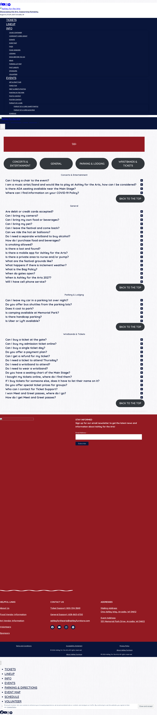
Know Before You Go (17, 57)
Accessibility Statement (74, 646)
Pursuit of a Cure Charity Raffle (26, 106)
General (56, 163)
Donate (12, 39)
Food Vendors (14, 50)
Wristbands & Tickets (128, 163)
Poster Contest (15, 99)
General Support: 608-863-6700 (66, 614)
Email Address (81, 433)
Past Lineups (14, 67)
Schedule (12, 113)
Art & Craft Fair (15, 82)
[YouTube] (3, 5)
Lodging (12, 53)
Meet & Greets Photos (17, 89)
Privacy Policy (124, 646)
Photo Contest (15, 96)
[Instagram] (6, 5)
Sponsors (13, 71)
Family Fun (13, 85)
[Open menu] (2, 126)
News (11, 60)
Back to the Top (130, 198)
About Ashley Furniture (124, 650)
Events (10, 683)
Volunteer (13, 74)
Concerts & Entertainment (20, 163)
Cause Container (15, 32)
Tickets (11, 20)
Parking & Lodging (92, 163)
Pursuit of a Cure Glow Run (24, 110)
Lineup (10, 24)
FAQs (11, 46)
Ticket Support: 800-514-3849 (65, 608)
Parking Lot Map (15, 64)
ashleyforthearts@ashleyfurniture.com (70, 620)
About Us (4, 608)
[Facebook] (1, 5)
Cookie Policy (11, 707)
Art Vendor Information (12, 620)
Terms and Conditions (23, 646)
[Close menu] (0, 663)
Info (8, 678)
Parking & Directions (21, 687)
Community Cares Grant (18, 36)
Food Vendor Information (13, 614)
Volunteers (5, 626)
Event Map (13, 43)
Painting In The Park (16, 92)
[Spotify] (9, 5)
